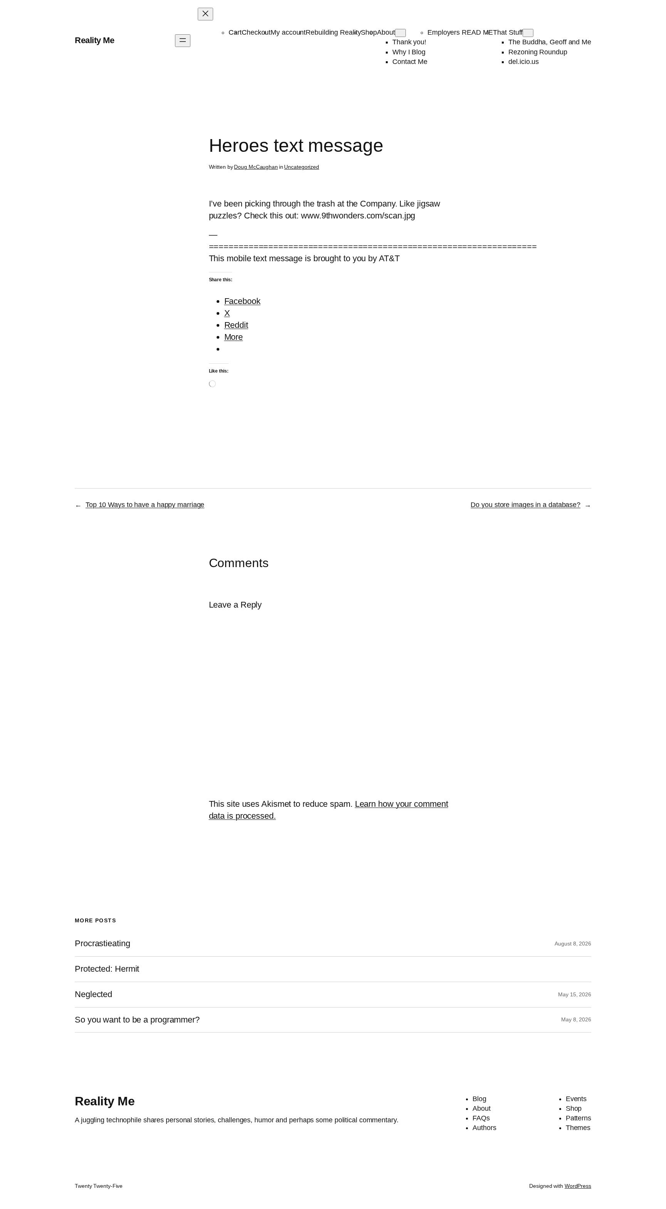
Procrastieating (102, 943)
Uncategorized (301, 167)
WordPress (578, 1186)
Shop (369, 32)
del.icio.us (523, 61)
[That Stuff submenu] (528, 33)
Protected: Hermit (107, 969)
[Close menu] (205, 14)
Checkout (256, 32)
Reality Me (94, 40)
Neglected (93, 994)
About (386, 32)
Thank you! (409, 42)
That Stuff (508, 32)
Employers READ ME (460, 32)
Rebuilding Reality (333, 32)
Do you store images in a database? (525, 505)
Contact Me (409, 61)
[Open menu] (182, 40)
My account (288, 32)
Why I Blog (409, 52)
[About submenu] (400, 33)
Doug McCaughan (256, 167)
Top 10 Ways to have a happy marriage (145, 505)
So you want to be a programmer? (137, 1019)
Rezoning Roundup (537, 52)
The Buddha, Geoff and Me (549, 42)
